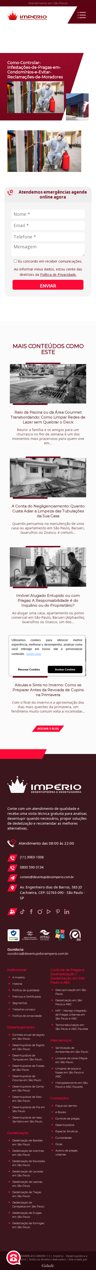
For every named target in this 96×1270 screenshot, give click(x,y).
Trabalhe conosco (23, 1009)
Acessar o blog (48, 728)
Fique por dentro (66, 1105)
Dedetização (18, 1133)
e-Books (60, 1112)
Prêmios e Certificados (26, 996)
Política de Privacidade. (58, 274)
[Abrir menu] (81, 15)
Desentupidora (64, 1125)
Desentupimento (21, 1027)
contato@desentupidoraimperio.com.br (47, 877)
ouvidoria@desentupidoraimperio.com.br (37, 953)
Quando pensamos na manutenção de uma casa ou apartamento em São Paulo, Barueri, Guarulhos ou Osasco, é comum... (48, 519)
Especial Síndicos (66, 1131)
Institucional (16, 970)
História (17, 984)
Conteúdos (59, 1098)
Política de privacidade (27, 1016)
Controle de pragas (67, 1118)
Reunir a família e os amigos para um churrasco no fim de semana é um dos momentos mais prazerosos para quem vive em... (48, 427)
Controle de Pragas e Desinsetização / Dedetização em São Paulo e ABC (67, 976)
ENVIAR (48, 285)
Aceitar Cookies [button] (65, 669)
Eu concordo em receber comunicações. (49, 261)
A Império (18, 977)
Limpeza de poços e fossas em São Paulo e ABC (69, 1072)
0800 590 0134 (32, 867)
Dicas (58, 1144)
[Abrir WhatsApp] (83, 1257)
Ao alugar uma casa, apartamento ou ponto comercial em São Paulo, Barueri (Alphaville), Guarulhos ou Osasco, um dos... (48, 608)
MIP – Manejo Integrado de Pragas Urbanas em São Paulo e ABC (70, 1014)
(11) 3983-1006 (32, 857)
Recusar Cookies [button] (29, 669)
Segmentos (19, 1003)
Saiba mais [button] (33, 654)
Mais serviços (60, 1040)
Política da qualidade (25, 990)
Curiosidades (63, 1137)
